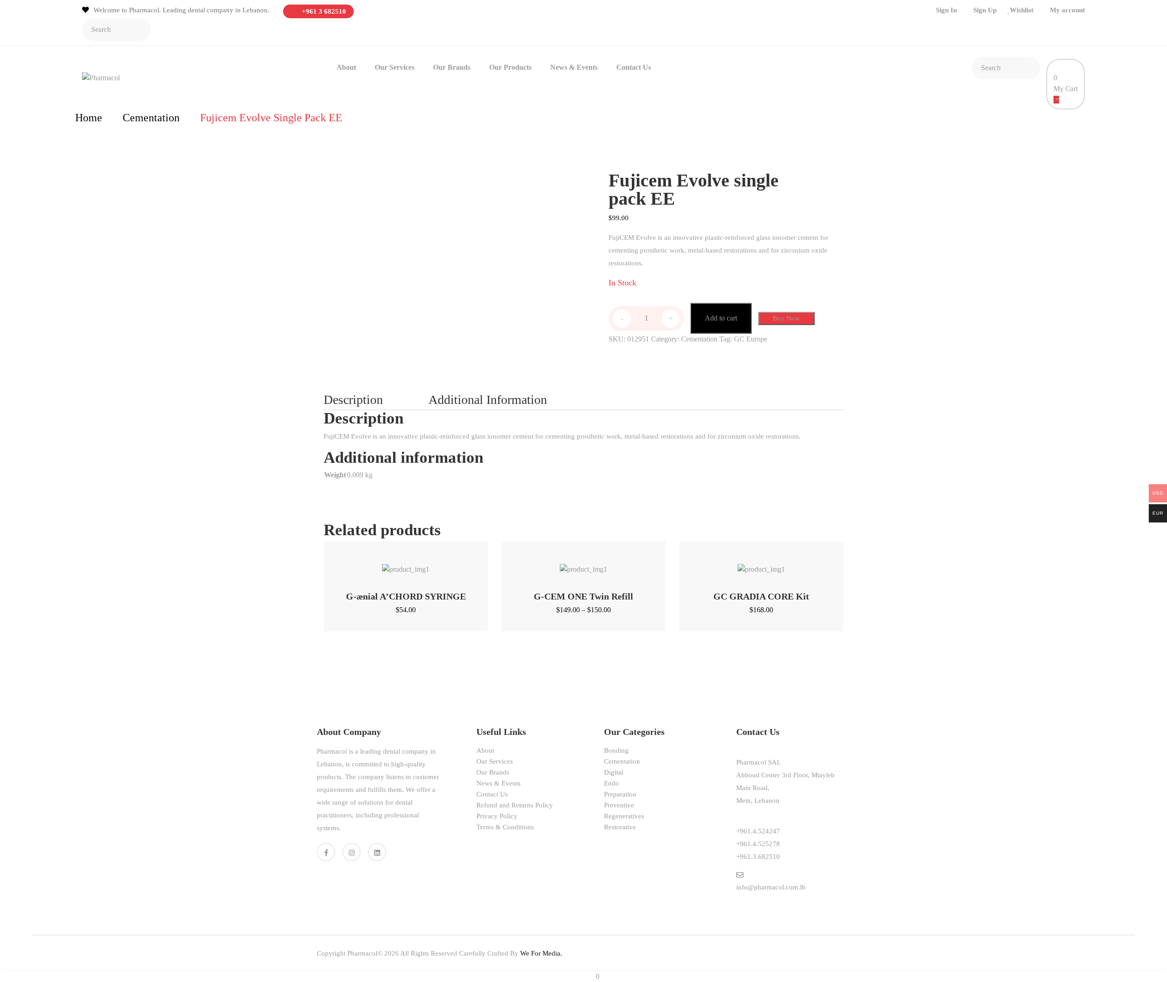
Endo (611, 783)
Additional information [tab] (488, 400)
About (346, 67)
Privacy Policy (496, 816)
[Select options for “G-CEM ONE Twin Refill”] (572, 564)
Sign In (946, 10)
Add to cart (721, 318)
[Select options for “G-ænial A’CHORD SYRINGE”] (394, 564)
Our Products (510, 67)
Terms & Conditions (505, 827)
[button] (749, 564)
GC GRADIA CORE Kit (761, 596)
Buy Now (786, 318)
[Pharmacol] (101, 77)
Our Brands (451, 67)
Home (88, 118)
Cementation (151, 118)
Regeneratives (624, 816)
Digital (613, 772)
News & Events (574, 67)
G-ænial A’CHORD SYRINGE (406, 596)
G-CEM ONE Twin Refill (583, 596)
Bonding (616, 750)
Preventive (619, 805)
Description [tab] (353, 400)
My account (1067, 10)
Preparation (620, 794)
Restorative (620, 827)
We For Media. (541, 953)
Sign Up (985, 10)
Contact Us (633, 67)
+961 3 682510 (323, 11)
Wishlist (1021, 10)
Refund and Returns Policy (514, 805)
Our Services (394, 67)
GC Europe (750, 339)
